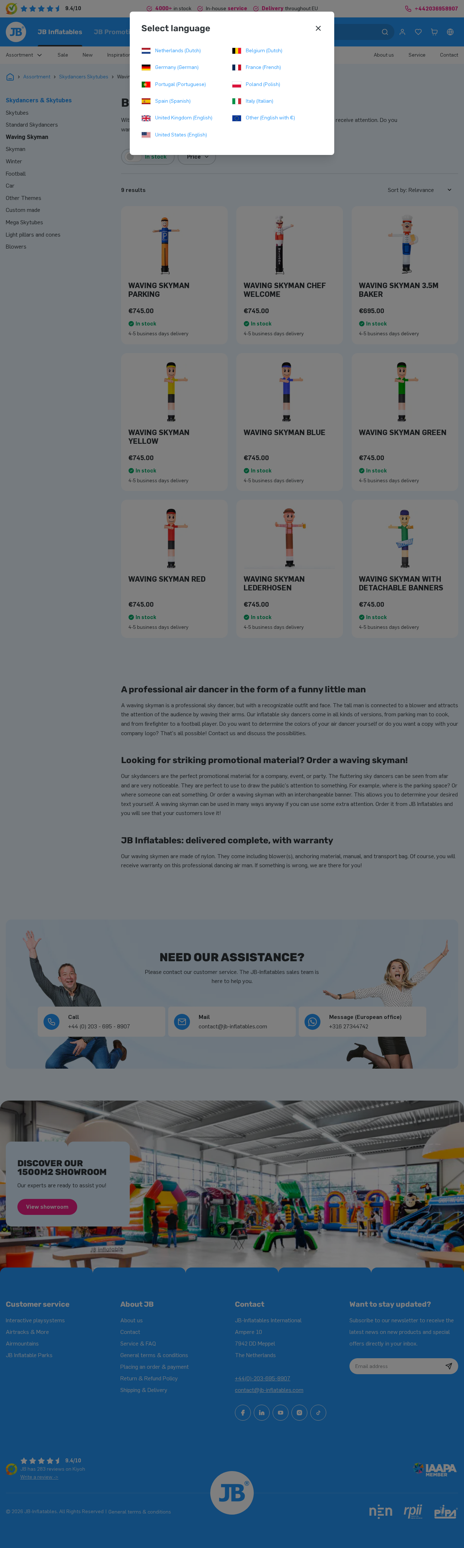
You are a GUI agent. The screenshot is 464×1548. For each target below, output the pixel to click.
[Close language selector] (318, 28)
